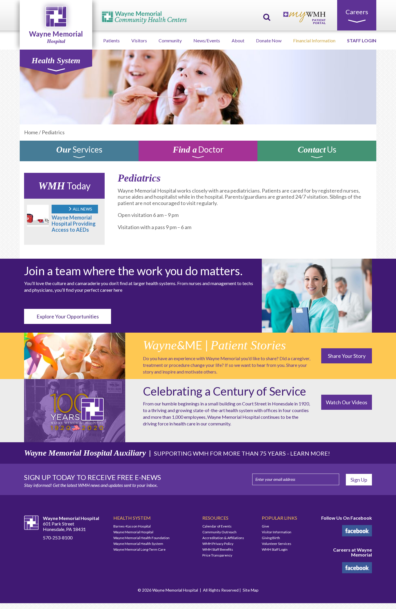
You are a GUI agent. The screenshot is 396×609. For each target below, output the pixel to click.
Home (31, 132)
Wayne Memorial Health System (138, 543)
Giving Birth (271, 538)
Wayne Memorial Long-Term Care (139, 549)
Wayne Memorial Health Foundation (141, 538)
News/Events (206, 40)
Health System (56, 60)
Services (79, 150)
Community (170, 40)
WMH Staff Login (275, 549)
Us (317, 150)
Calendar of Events (217, 526)
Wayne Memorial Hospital (133, 532)
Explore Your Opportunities (68, 316)
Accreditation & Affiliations (223, 538)
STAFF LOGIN (361, 40)
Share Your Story (347, 356)
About (238, 40)
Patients (111, 40)
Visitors (139, 40)
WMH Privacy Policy (217, 543)
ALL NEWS (82, 208)
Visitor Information (276, 532)
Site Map (251, 590)
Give (265, 526)
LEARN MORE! (310, 453)
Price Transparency (217, 555)
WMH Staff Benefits (217, 549)
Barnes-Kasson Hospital (132, 526)
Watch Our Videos (346, 402)
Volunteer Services (276, 543)
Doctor (198, 150)
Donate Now (268, 40)
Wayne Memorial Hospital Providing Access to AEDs (74, 223)
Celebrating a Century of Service (224, 391)
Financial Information (314, 40)
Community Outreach (219, 532)
